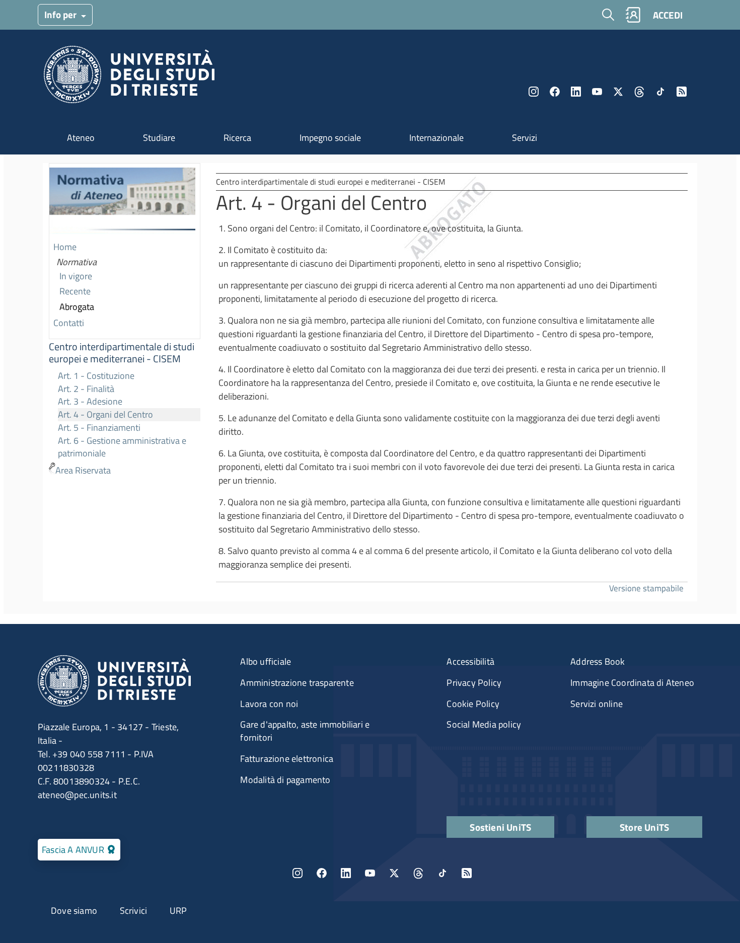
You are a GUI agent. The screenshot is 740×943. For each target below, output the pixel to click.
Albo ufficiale (265, 661)
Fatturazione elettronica (286, 758)
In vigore (75, 276)
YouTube (597, 91)
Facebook (554, 91)
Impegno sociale (330, 137)
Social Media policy (484, 724)
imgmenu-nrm (122, 202)
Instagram (533, 91)
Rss (681, 91)
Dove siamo (74, 910)
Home (65, 247)
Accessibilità (470, 661)
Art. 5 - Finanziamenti (99, 427)
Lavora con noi (269, 704)
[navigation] (124, 321)
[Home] (129, 77)
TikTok (442, 873)
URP (178, 910)
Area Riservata (83, 470)
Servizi (524, 137)
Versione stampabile (646, 588)
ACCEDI (668, 15)
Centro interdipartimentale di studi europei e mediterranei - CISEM (121, 352)
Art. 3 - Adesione (90, 401)
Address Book (597, 661)
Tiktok (660, 91)
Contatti (68, 323)
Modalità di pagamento (285, 780)
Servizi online (596, 704)
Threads (639, 91)
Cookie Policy (473, 704)
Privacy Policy (474, 682)
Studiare (159, 137)
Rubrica (633, 15)
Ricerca (237, 137)
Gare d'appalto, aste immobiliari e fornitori (304, 731)
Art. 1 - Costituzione (96, 375)
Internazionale (436, 137)
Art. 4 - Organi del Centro (105, 414)
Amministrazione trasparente (296, 682)
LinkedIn (575, 91)
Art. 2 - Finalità (86, 389)
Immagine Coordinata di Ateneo (632, 682)
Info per (61, 14)
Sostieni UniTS (500, 827)
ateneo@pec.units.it (77, 795)
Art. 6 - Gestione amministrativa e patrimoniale (122, 447)
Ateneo (81, 137)
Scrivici (133, 910)
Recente (75, 291)
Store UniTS (644, 827)
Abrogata (76, 306)
